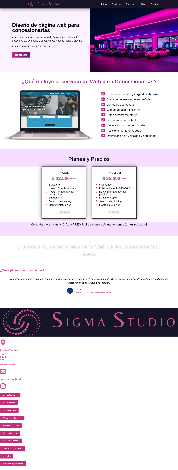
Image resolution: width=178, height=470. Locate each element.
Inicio (104, 4)
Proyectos (131, 4)
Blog (143, 4)
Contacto (155, 4)
